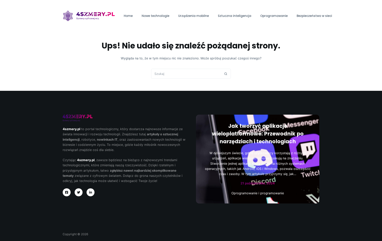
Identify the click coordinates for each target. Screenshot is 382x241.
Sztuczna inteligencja (234, 16)
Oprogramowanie (274, 16)
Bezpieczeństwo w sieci (314, 16)
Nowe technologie (155, 16)
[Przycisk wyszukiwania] (226, 74)
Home (128, 16)
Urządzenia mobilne (193, 16)
